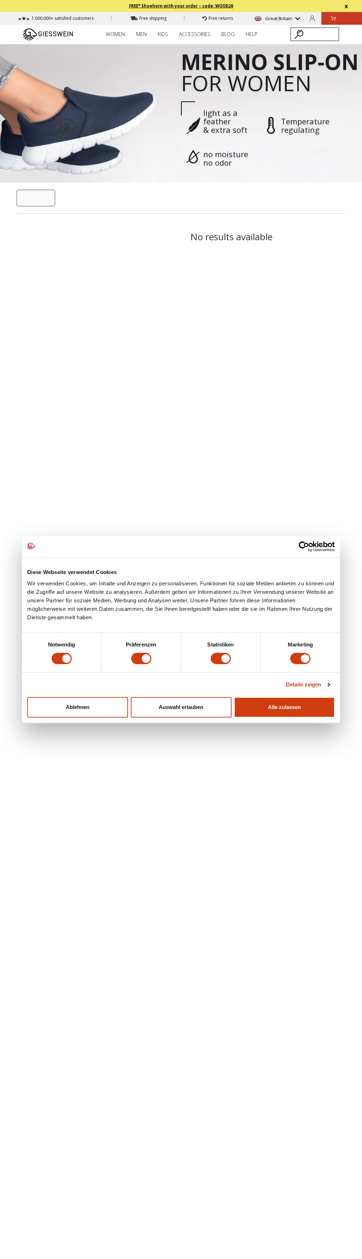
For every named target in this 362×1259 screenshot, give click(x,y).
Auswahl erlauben (181, 707)
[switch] (141, 658)
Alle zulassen (284, 707)
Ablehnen (77, 707)
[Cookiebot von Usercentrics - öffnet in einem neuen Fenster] (304, 546)
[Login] (312, 18)
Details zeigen (303, 684)
